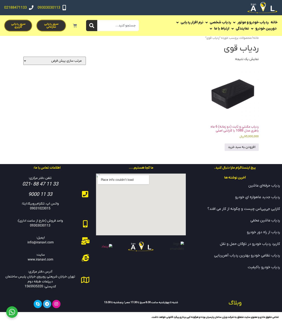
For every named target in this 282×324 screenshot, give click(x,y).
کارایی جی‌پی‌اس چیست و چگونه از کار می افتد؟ (243, 209)
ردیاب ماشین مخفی (265, 220)
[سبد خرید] (75, 25)
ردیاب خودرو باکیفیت (264, 267)
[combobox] (118, 25)
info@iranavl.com (40, 243)
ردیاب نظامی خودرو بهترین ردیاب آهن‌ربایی (247, 255)
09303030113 (49, 7)
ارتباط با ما (221, 28)
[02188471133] (31, 7)
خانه (274, 22)
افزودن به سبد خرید (241, 147)
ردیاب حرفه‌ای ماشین (264, 185)
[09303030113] (64, 7)
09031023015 (40, 209)
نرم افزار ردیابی (192, 22)
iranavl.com (44, 260)
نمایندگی (242, 28)
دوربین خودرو (266, 28)
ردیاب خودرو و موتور (253, 22)
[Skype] (38, 304)
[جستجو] (91, 25)
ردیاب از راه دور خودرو (263, 232)
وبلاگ (235, 303)
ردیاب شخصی (220, 22)
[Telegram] (47, 304)
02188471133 (15, 7)
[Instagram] (56, 304)
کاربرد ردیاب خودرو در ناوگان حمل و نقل (250, 244)
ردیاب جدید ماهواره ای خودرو (257, 197)
